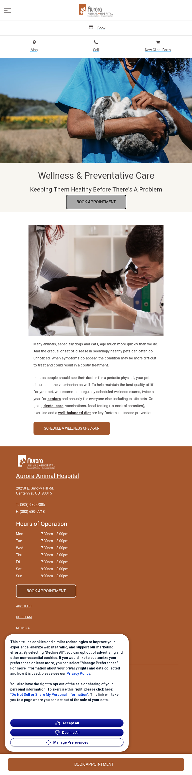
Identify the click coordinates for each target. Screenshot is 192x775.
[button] (7, 10)
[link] (96, 10)
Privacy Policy (78, 673)
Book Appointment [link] (96, 202)
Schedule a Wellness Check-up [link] (72, 428)
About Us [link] (24, 606)
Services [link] (23, 628)
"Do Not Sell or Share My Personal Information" (49, 695)
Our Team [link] (24, 617)
